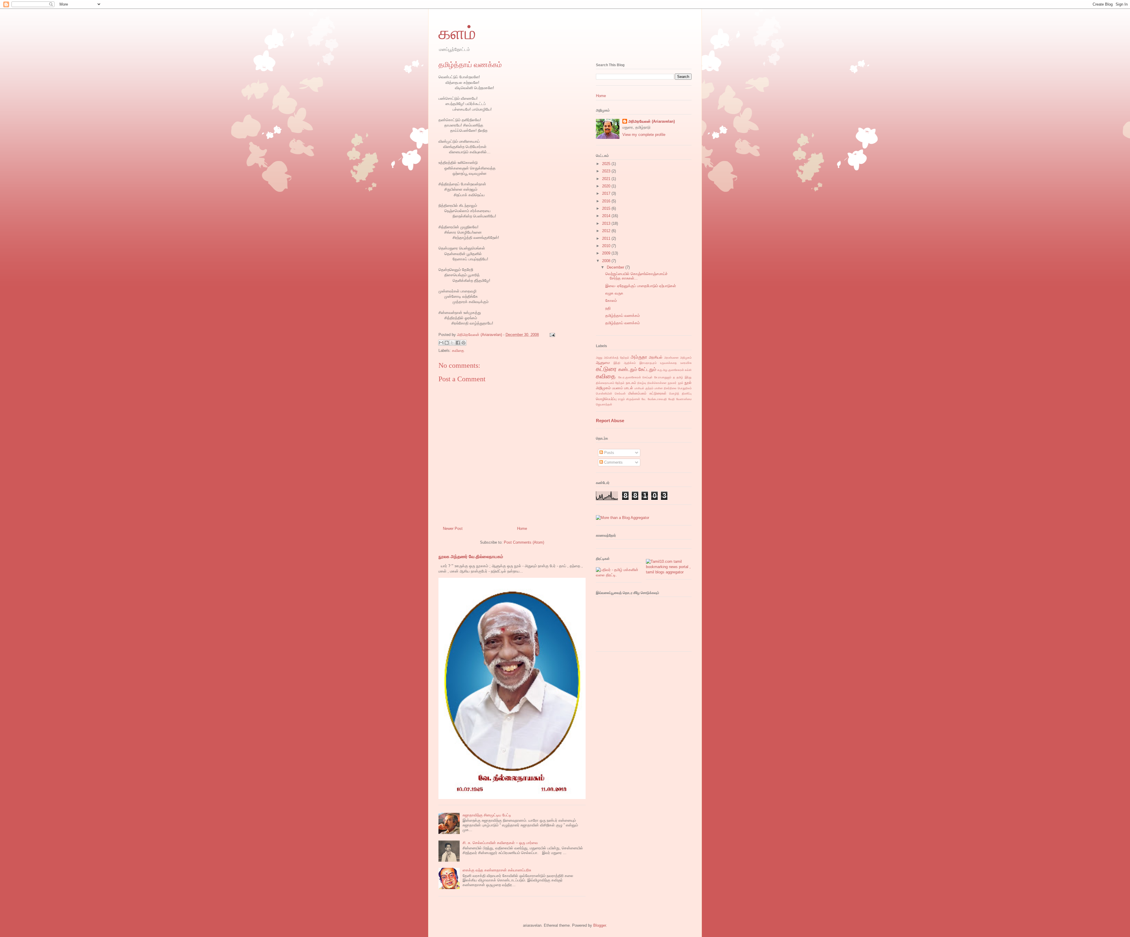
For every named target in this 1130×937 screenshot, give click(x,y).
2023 (606, 171)
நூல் (680, 383)
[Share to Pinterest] (463, 343)
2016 (606, 201)
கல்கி (688, 370)
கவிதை (458, 350)
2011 (606, 238)
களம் (457, 33)
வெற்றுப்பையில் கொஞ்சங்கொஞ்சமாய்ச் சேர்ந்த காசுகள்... (636, 276)
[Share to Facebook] (458, 343)
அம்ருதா (639, 357)
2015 (606, 208)
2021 (606, 179)
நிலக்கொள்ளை (657, 383)
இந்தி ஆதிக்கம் (625, 363)
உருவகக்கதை (668, 363)
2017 (606, 193)
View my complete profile (643, 134)
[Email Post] (551, 334)
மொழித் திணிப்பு (680, 393)
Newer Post (453, 528)
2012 (606, 231)
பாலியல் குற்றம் (643, 388)
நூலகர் (672, 383)
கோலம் (611, 300)
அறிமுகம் (686, 357)
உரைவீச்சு (686, 363)
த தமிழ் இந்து (682, 377)
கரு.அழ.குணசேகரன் (670, 370)
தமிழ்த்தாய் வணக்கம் (622, 315)
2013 (606, 223)
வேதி (671, 399)
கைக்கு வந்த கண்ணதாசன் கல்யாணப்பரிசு (497, 870)
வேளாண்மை (684, 399)
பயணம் (617, 388)
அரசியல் (655, 357)
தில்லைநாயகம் (605, 383)
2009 (606, 253)
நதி (608, 308)
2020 (606, 186)
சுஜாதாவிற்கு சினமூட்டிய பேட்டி (487, 815)
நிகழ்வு (641, 383)
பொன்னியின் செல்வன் (611, 393)
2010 (606, 246)
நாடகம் (631, 383)
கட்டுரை (606, 368)
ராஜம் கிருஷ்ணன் (629, 399)
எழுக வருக (614, 293)
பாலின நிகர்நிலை (665, 388)
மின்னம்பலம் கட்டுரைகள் (647, 393)
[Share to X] (452, 343)
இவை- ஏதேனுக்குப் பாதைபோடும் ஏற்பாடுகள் (640, 286)
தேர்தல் (619, 383)
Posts (608, 452)
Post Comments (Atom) (524, 542)
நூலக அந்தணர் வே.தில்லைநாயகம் (470, 556)
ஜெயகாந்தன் (604, 404)
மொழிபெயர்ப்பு (606, 399)
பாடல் (628, 388)
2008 (606, 261)
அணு (599, 357)
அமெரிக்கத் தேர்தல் (616, 357)
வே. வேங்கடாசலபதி (654, 399)
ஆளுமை (603, 362)
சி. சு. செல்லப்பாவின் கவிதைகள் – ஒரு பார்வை (500, 843)
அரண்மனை (671, 357)
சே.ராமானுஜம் (662, 377)
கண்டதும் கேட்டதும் (637, 369)
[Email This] (441, 343)
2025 (606, 164)
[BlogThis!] (447, 343)
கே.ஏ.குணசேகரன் (629, 377)
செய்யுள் (647, 377)
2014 (606, 216)
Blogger (599, 925)
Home (522, 528)
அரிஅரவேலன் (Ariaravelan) (651, 121)
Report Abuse (610, 420)
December (616, 267)
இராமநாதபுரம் (648, 363)
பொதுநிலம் (685, 388)
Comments (613, 462)
